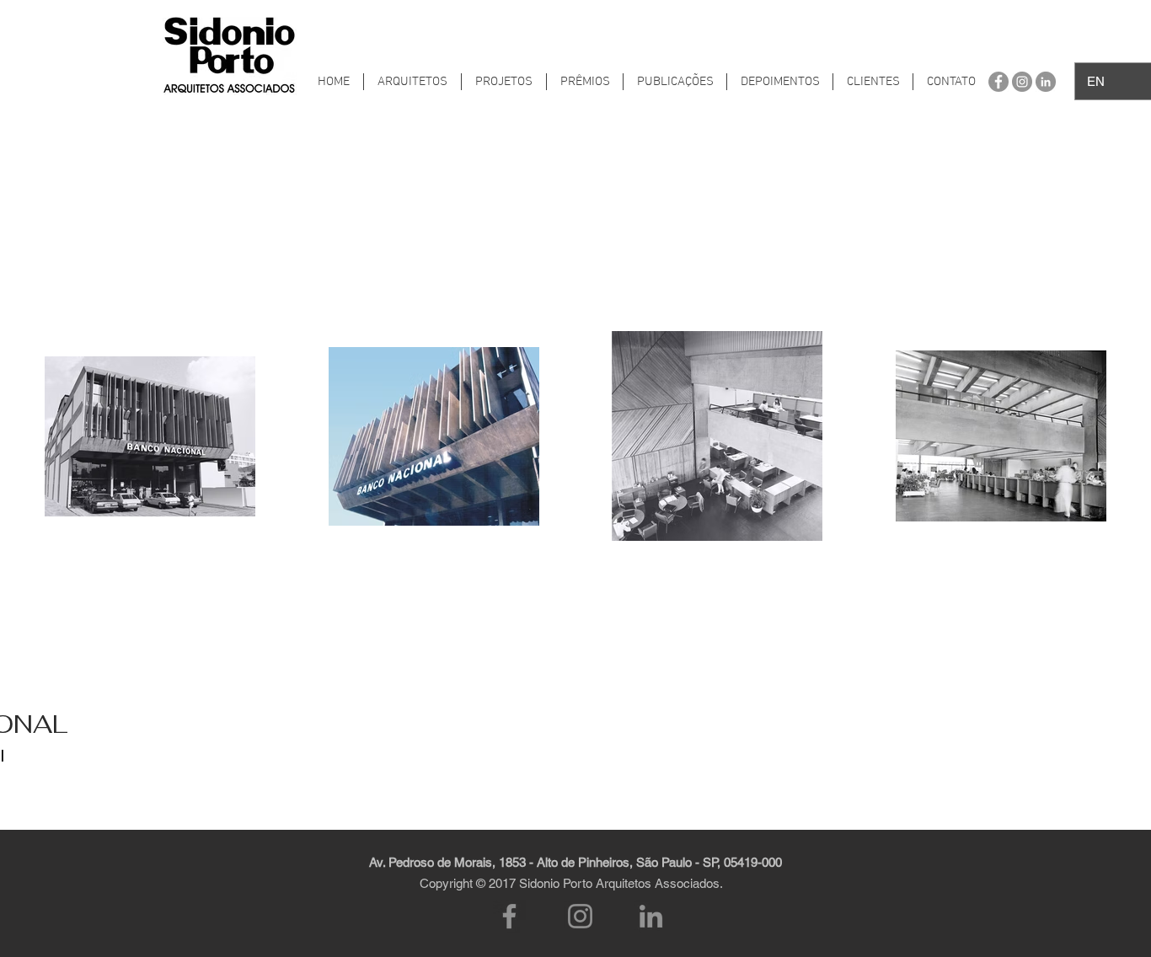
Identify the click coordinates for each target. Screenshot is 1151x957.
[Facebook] (509, 916)
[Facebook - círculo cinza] (998, 82)
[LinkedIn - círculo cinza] (1046, 82)
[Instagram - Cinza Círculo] (1022, 82)
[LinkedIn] (650, 916)
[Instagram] (580, 916)
